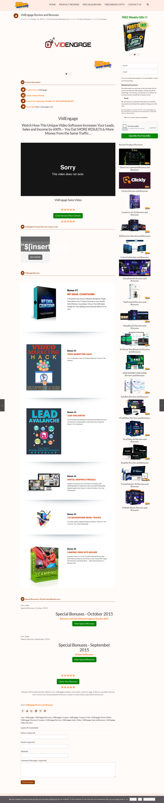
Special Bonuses (92, 4)
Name (28, 733)
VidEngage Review (53, 720)
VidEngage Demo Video (101, 717)
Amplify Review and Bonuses (135, 462)
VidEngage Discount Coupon (33, 720)
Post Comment (27, 782)
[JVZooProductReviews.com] (22, 5)
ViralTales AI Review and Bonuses (135, 440)
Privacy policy (149, 799)
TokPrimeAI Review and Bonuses (134, 303)
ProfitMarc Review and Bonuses (134, 418)
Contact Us (134, 4)
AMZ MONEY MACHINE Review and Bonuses (135, 374)
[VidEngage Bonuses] (68, 436)
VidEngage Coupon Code (79, 717)
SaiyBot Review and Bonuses (135, 396)
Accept (133, 799)
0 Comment (102, 19)
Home (52, 4)
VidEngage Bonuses (43, 717)
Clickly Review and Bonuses (134, 191)
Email (28, 742)
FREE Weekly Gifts (115, 4)
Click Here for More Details (68, 215)
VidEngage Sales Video (72, 720)
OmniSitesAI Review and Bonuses (135, 279)
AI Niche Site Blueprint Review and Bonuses (135, 350)
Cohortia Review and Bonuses (134, 257)
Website (24, 751)
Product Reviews (69, 4)
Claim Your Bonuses (68, 681)
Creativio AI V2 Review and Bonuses (134, 213)
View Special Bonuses (84, 623)
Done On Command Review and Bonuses (135, 168)
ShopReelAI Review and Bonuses (134, 326)
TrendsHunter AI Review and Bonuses (135, 485)
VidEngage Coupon (60, 717)
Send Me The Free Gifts (139, 136)
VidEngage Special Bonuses (93, 720)
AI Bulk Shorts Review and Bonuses (134, 508)
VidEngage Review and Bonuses (40, 15)
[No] (161, 799)
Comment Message (33, 760)
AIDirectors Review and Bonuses (134, 236)
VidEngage (68, 118)
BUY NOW (35, 257)
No (140, 799)
